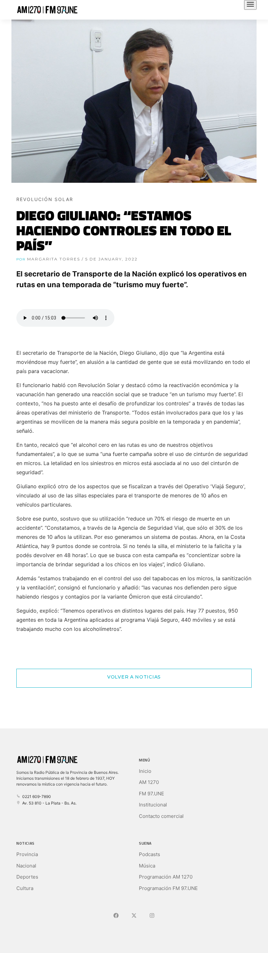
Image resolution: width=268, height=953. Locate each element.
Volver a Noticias (134, 677)
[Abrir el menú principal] (250, 5)
